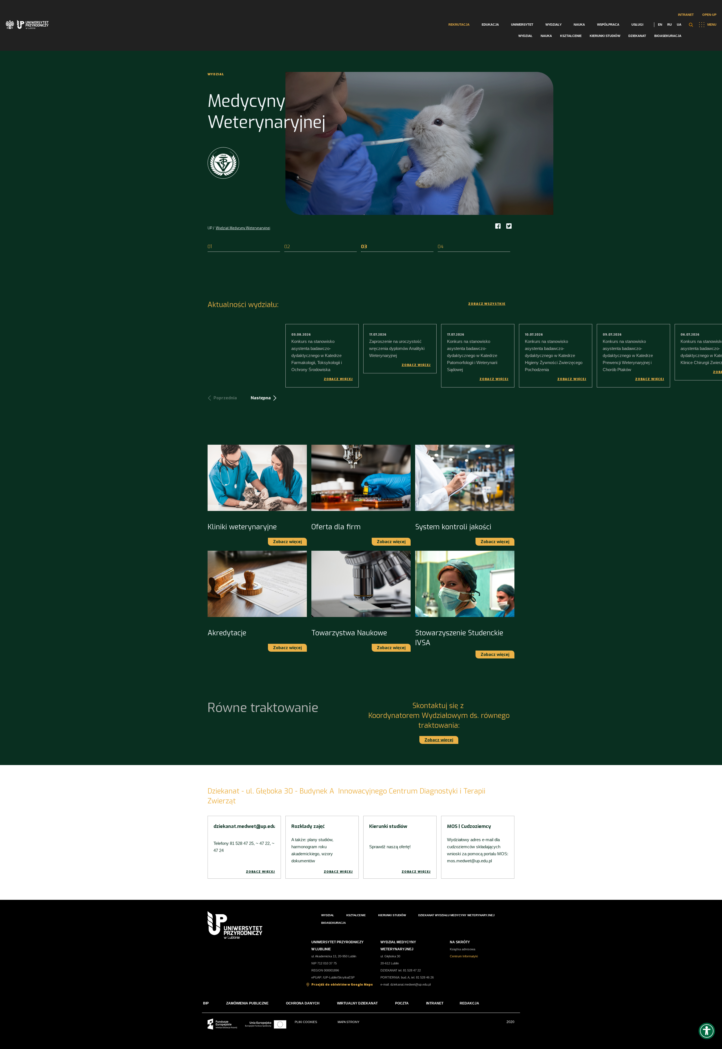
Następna (261, 398)
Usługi (637, 24)
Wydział (525, 36)
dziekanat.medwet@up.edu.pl (410, 984)
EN (660, 24)
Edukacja (490, 24)
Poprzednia (225, 398)
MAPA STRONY (348, 1022)
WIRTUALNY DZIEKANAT (357, 1003)
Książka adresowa (462, 949)
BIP (206, 1003)
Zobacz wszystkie (486, 304)
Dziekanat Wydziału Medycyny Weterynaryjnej (456, 915)
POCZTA (402, 1003)
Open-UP (709, 14)
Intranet (686, 14)
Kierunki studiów (605, 36)
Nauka (579, 24)
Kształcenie (571, 36)
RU (669, 24)
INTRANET (434, 1003)
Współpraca (608, 24)
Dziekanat (637, 36)
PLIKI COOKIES (306, 1022)
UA (679, 24)
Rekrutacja (459, 24)
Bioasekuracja (667, 36)
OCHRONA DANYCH (303, 1003)
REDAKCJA (469, 1003)
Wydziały (553, 24)
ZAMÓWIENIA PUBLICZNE (247, 1003)
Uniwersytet (522, 24)
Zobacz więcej (338, 379)
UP (210, 228)
